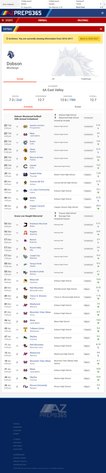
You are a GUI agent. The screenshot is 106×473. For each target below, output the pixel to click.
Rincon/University (38, 386)
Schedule (28, 106)
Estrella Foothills (37, 272)
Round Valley (35, 248)
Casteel (33, 166)
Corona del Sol (37, 182)
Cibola (33, 150)
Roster (78, 106)
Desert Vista (36, 174)
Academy (17, 430)
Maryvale (34, 281)
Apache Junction (37, 126)
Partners (17, 446)
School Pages (19, 458)
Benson (33, 240)
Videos (16, 424)
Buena (32, 142)
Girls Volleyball (8, 4)
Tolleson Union (37, 329)
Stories (16, 439)
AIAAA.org (17, 449)
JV (53, 79)
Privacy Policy (20, 461)
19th (72, 100)
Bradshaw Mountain (38, 225)
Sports (9, 20)
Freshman (86, 79)
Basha (33, 199)
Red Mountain (36, 289)
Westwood (35, 305)
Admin (16, 434)
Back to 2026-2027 (89, 38)
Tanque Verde (36, 264)
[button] (104, 4)
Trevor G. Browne (38, 297)
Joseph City (35, 256)
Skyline (33, 337)
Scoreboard (19, 455)
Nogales (33, 233)
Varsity (20, 79)
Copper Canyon (37, 207)
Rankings (17, 427)
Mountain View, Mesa (40, 313)
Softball (7, 29)
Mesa (35, 134)
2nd (19, 100)
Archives (17, 443)
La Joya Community (40, 191)
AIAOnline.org (19, 465)
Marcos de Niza (36, 158)
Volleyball (83, 20)
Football (42, 20)
